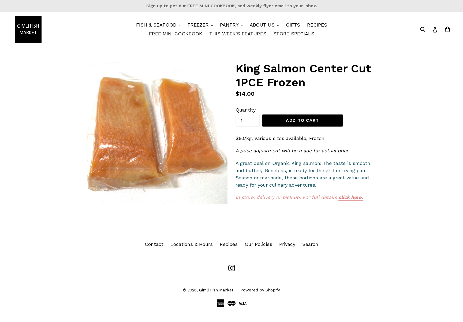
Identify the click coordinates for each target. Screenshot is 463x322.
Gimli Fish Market (216, 290)
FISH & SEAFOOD (159, 25)
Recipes (229, 244)
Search (310, 244)
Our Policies (258, 244)
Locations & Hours (191, 244)
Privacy (287, 244)
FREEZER (202, 25)
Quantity (246, 110)
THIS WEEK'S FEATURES (237, 33)
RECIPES (317, 25)
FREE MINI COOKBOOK (175, 33)
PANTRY (232, 25)
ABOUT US (266, 25)
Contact (154, 244)
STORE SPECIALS (293, 33)
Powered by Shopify (260, 290)
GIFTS (293, 25)
